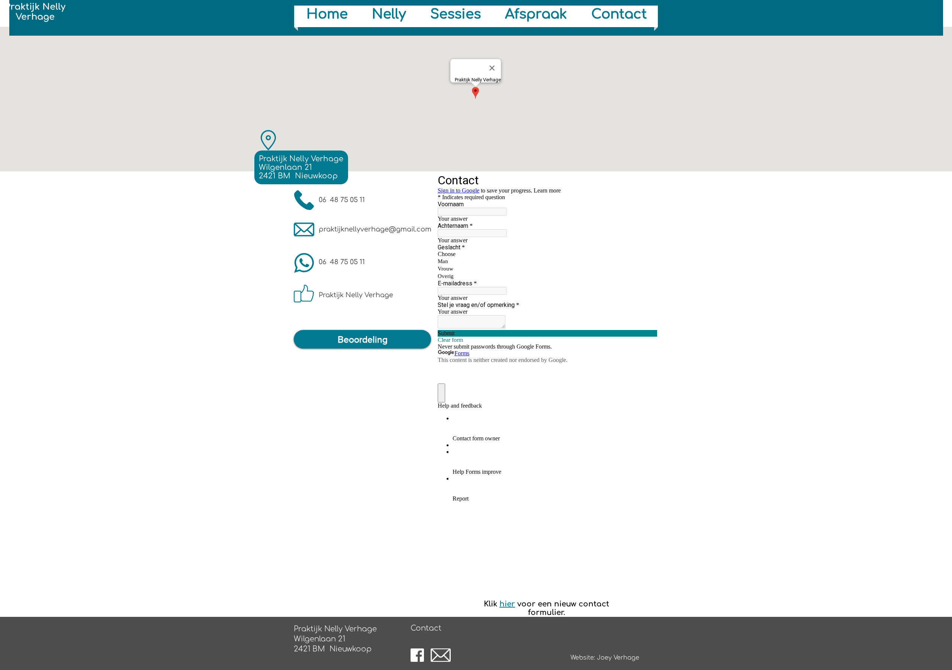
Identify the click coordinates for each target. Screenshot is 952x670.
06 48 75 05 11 (342, 200)
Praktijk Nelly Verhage (35, 12)
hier (507, 604)
